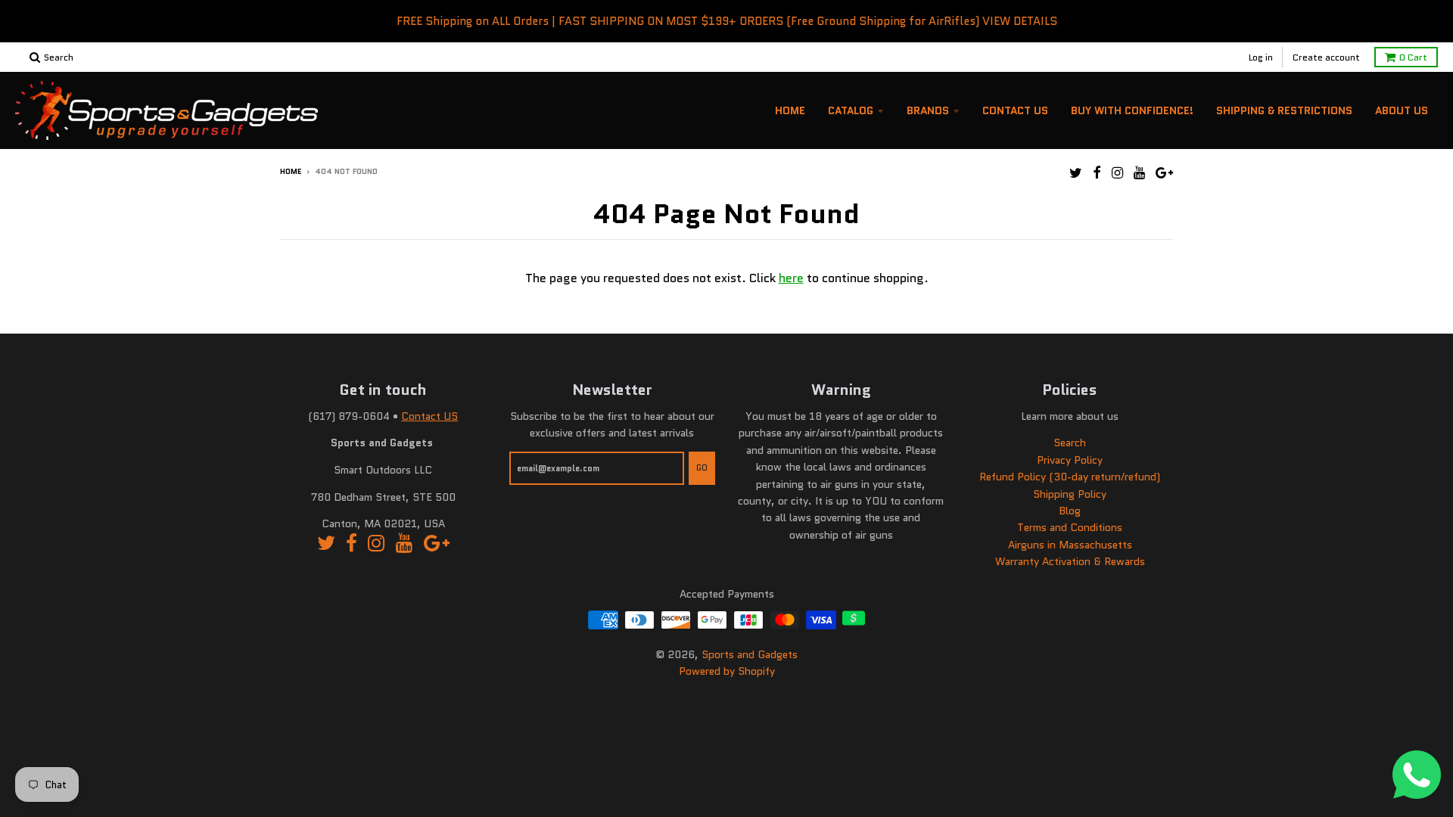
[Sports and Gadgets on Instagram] (1117, 173)
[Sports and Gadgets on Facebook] (1097, 173)
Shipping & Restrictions (1284, 110)
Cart (1413, 57)
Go (702, 467)
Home (790, 110)
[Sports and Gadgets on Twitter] (1075, 173)
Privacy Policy (1070, 460)
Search (1069, 442)
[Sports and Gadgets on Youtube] (1139, 173)
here (791, 278)
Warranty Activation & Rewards (1070, 561)
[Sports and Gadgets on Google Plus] (1164, 173)
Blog (1070, 510)
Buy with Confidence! (1132, 110)
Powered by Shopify (727, 671)
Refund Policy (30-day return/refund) (1069, 476)
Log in (1261, 57)
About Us (1401, 110)
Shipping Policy (1069, 494)
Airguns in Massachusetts (1070, 544)
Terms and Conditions (1069, 527)
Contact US (429, 416)
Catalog (850, 110)
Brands (928, 110)
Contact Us (1015, 110)
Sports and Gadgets (750, 654)
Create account (1326, 57)
